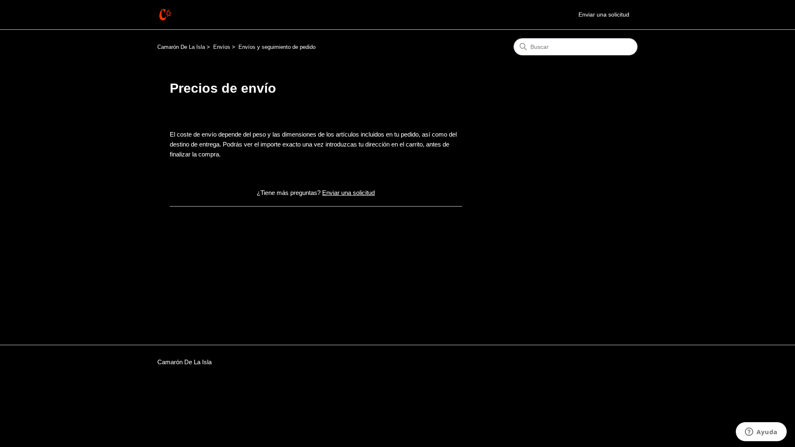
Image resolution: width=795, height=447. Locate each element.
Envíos (221, 47)
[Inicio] (165, 14)
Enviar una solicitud (603, 14)
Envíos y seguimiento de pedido (277, 47)
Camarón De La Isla (181, 47)
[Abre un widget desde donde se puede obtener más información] (761, 432)
